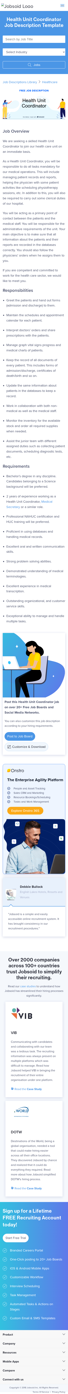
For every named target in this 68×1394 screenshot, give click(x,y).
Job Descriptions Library (20, 82)
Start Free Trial (15, 1238)
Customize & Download (29, 747)
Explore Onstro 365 (25, 811)
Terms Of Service (41, 1392)
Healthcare (49, 82)
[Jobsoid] (17, 5)
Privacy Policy (58, 1392)
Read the (28, 1089)
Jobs (36, 65)
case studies (28, 986)
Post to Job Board (19, 736)
